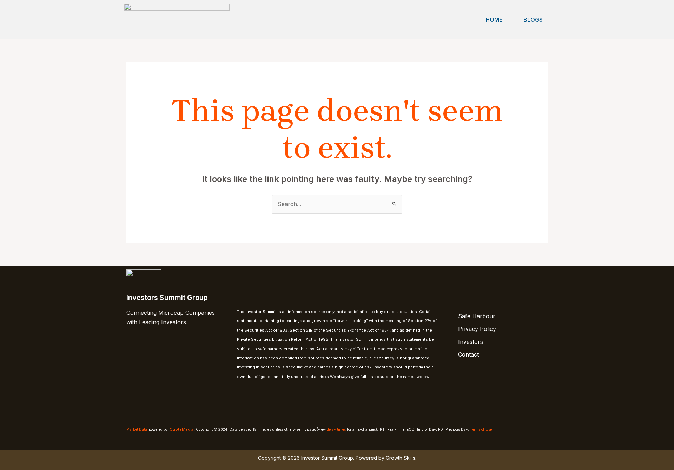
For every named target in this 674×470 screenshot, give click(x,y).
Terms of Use (481, 429)
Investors (470, 341)
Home (493, 19)
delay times (336, 429)
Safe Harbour (476, 316)
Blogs (533, 19)
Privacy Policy (477, 328)
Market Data (136, 429)
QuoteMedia (181, 429)
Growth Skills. (401, 458)
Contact (468, 354)
